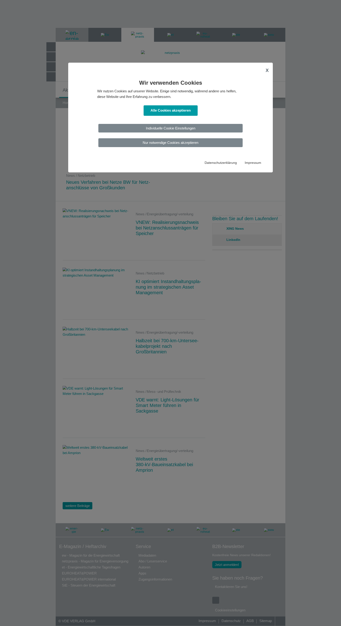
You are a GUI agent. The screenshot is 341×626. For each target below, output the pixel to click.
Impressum (253, 163)
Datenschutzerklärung (221, 163)
